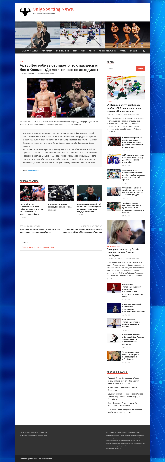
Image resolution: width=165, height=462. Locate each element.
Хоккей (133, 51)
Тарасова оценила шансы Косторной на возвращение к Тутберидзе (130, 355)
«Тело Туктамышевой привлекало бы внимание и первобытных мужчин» (133, 307)
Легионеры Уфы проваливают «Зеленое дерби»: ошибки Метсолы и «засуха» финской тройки (133, 175)
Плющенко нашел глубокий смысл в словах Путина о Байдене (123, 252)
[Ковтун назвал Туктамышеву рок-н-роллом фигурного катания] (114, 327)
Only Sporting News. (53, 9)
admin (33, 73)
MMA (83, 51)
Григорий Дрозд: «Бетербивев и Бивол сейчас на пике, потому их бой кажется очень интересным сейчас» (31, 209)
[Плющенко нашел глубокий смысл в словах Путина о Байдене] (126, 244)
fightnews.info (33, 170)
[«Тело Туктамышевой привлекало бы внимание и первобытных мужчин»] (114, 312)
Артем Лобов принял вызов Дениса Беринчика (59, 205)
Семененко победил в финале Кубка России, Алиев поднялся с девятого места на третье (133, 339)
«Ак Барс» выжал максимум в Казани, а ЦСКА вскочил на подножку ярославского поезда (133, 207)
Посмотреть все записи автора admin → (39, 247)
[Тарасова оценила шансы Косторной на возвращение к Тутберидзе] (114, 360)
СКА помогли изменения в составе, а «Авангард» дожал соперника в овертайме (133, 158)
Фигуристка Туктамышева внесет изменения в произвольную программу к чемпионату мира (133, 290)
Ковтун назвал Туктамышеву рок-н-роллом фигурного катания (131, 322)
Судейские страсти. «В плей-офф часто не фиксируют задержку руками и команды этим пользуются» (133, 142)
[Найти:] (126, 68)
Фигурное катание (107, 51)
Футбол (122, 51)
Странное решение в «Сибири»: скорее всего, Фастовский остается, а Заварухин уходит (133, 191)
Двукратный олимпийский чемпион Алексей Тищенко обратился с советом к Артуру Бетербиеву (89, 208)
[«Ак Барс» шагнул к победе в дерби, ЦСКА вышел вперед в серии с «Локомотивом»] (126, 100)
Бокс (75, 51)
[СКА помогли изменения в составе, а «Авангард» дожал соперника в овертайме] (114, 163)
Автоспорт (47, 51)
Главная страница (30, 51)
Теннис (92, 51)
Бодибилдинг (62, 51)
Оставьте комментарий (45, 73)
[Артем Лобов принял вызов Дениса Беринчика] (61, 202)
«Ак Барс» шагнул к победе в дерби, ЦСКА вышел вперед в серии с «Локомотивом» (124, 107)
